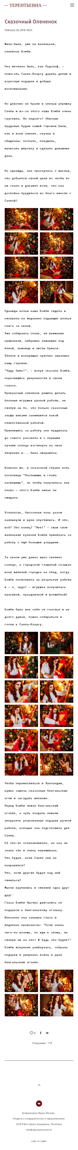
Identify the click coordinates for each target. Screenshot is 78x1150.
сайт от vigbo (39, 1141)
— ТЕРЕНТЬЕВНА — (25, 5)
